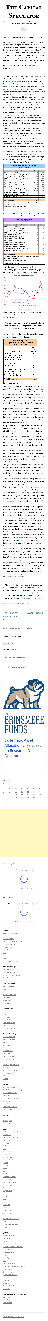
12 (16, 792)
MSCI (4, 1149)
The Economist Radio (10, 1093)
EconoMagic (7, 1135)
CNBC (5, 1014)
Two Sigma (6, 1289)
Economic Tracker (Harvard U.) (13, 1247)
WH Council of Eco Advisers (12, 961)
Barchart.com (7, 1118)
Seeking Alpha (8, 997)
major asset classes (14, 81)
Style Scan (6, 1221)
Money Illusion (8, 1067)
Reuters (5, 1025)
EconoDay (6, 1300)
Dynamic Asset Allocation (15, 89)
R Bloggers (7, 1280)
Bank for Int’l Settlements (11, 969)
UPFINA (5, 1076)
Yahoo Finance (8, 1123)
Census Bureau (8, 939)
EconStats (6, 1140)
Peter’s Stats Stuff (9, 1263)
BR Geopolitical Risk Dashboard (14, 1132)
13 (22, 792)
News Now (6, 992)
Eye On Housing (8, 1059)
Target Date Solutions (10, 1224)
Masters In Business (10, 1107)
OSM (4, 1261)
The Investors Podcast (11, 1098)
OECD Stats (7, 1154)
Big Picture (6, 1045)
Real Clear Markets (9, 995)
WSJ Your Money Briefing (11, 1109)
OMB (4, 953)
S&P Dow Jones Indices (11, 1174)
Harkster (6, 989)
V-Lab (5, 1227)
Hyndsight (6, 1258)
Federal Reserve (8, 947)
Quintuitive (6, 1277)
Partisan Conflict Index (11, 1160)
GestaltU (6, 1255)
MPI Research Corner (10, 1070)
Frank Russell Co (8, 1165)
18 (9, 794)
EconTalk (6, 1095)
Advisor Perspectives (10, 1039)
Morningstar (7, 1151)
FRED (4, 1146)
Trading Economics (9, 1182)
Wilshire (6, 1188)
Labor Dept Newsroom (11, 950)
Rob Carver (7, 1238)
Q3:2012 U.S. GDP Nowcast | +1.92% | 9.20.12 (10, 616)
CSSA (5, 1241)
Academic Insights (9, 1037)
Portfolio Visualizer (9, 1216)
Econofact (6, 1053)
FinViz (5, 1207)
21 (28, 794)
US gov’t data (7, 1191)
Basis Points (7, 1042)
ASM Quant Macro (9, 1235)
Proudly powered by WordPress (13, 1317)
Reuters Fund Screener (11, 1219)
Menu (24, 29)
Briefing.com (7, 1297)
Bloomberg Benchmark (11, 1087)
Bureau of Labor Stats (10, 936)
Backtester (6, 1199)
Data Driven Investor (10, 1244)
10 (3, 792)
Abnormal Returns (9, 986)
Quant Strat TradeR (10, 1275)
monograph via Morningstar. (33, 598)
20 (22, 794)
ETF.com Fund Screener (11, 1202)
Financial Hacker (9, 1252)
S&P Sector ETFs (8, 1171)
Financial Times (8, 1020)
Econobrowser (8, 1051)
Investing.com (7, 1121)
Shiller (5, 1168)
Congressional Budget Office (13, 941)
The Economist (8, 1017)
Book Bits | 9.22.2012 (36, 613)
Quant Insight (7, 1269)
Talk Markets (7, 1003)
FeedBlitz (15, 649)
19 (16, 794)
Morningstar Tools (9, 1213)
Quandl (5, 1163)
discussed (20, 537)
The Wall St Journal (9, 1028)
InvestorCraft (7, 1210)
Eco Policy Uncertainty (10, 1137)
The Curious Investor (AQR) (12, 1090)
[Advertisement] (24, 833)
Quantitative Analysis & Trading (14, 1266)
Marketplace (7, 1104)
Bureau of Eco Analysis (11, 933)
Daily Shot (6, 1048)
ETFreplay (6, 1205)
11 (9, 792)
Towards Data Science (11, 1286)
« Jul (4, 802)
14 (28, 792)
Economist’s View (9, 1056)
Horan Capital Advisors (11, 1065)
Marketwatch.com (9, 1023)
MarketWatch (7, 1303)
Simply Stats (7, 1283)
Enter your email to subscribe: (13, 637)
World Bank (7, 978)
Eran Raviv (7, 1249)
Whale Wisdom (8, 1185)
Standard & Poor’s (9, 1177)
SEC (4, 955)
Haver (5, 1062)
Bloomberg (6, 1011)
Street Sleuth (7, 1000)
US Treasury (7, 958)
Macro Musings (8, 1101)
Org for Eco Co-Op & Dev (11, 975)
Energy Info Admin (9, 944)
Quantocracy (7, 1272)
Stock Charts (7, 1179)
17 (3, 794)
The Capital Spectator (24, 11)
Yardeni (5, 1079)
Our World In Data (9, 1157)
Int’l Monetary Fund (9, 972)
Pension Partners (9, 1073)
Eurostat (6, 1143)
